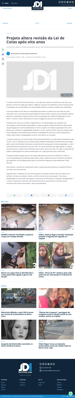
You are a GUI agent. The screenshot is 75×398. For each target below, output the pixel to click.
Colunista (69, 23)
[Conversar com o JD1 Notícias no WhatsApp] (71, 394)
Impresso (22, 385)
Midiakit (59, 385)
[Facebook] (60, 2)
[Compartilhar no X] (3, 59)
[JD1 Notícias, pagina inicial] (37, 5)
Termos (59, 382)
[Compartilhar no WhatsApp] (3, 49)
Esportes (5, 23)
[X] (65, 2)
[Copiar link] (3, 64)
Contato (59, 387)
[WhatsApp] (73, 2)
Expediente (60, 389)
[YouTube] (68, 2)
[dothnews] (70, 396)
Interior (70, 8)
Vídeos (40, 385)
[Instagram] (62, 2)
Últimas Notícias (7, 8)
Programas (41, 382)
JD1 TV (37, 23)
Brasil (2, 382)
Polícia (3, 387)
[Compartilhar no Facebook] (3, 54)
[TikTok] (70, 2)
